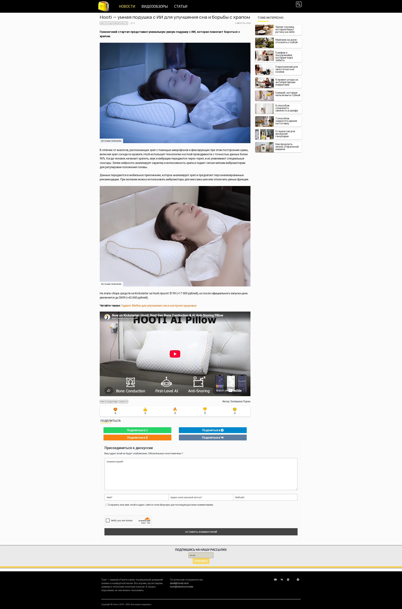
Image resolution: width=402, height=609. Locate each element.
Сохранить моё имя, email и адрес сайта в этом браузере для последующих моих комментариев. (160, 504)
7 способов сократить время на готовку (286, 121)
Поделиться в (136, 430)
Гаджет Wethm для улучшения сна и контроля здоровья (158, 305)
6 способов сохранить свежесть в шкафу (286, 108)
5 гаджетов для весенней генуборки (285, 133)
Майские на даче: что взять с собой (286, 41)
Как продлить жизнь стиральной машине (287, 146)
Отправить (201, 561)
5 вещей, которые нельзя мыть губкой (287, 94)
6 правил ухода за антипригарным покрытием (286, 82)
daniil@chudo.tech (179, 583)
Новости (123, 23)
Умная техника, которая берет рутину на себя (285, 29)
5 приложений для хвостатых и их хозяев (286, 69)
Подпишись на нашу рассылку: (201, 549)
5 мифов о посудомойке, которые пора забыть (284, 56)
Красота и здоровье (108, 23)
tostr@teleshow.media (181, 586)
